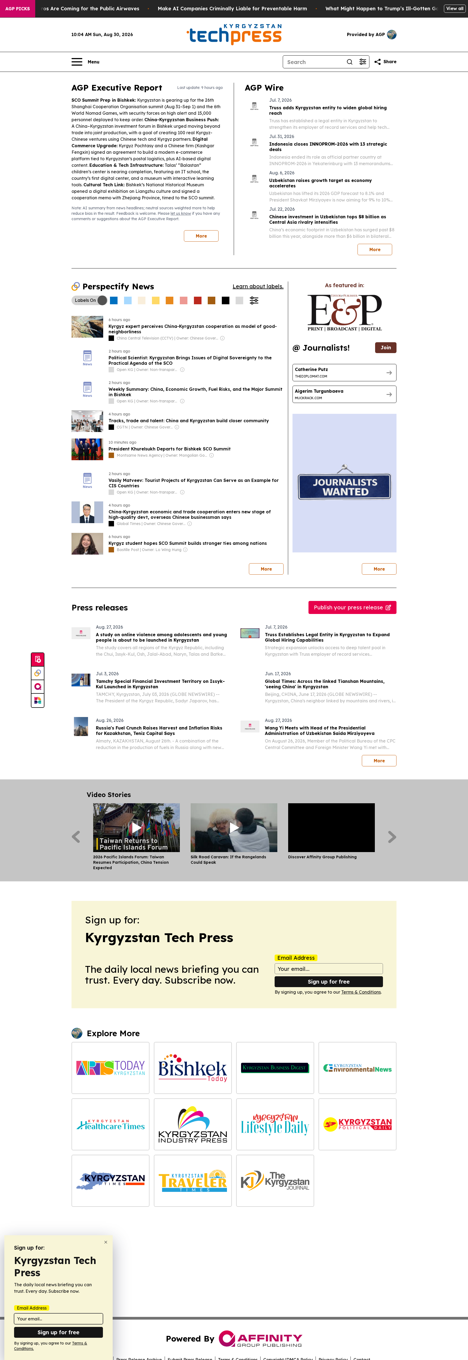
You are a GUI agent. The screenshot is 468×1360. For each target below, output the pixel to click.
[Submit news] (37, 660)
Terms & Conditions (361, 992)
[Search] (349, 62)
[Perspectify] (37, 673)
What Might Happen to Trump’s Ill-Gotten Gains (386, 8)
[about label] (111, 338)
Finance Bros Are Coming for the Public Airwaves (78, 8)
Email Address (296, 958)
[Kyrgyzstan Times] (111, 1181)
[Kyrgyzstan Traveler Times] (193, 1181)
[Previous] (76, 837)
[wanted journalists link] (344, 313)
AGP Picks (17, 8)
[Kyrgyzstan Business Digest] (275, 1068)
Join (386, 347)
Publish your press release (348, 607)
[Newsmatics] (37, 700)
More (201, 236)
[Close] (105, 1242)
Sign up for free (329, 981)
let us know (181, 213)
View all (454, 8)
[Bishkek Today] (193, 1068)
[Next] (392, 837)
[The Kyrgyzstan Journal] (275, 1181)
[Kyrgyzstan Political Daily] (357, 1124)
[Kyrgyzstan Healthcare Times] (111, 1124)
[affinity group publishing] (37, 687)
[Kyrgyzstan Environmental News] (357, 1068)
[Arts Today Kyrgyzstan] (111, 1068)
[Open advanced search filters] (362, 62)
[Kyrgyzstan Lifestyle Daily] (275, 1124)
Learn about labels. (258, 286)
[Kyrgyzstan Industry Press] (193, 1124)
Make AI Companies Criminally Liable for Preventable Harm (232, 8)
